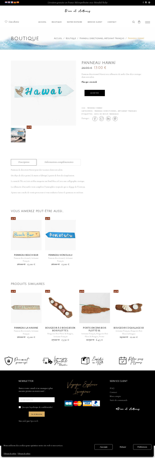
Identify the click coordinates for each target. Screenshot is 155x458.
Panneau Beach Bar (26, 255)
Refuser (123, 447)
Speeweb (34, 421)
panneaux (114, 114)
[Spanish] (17, 2)
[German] (15, 2)
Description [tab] (23, 162)
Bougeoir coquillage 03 (129, 328)
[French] (12, 2)
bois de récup (101, 114)
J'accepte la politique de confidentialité (37, 407)
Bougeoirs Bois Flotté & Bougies (60, 333)
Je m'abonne (36, 414)
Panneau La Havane (26, 328)
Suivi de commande (119, 400)
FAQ (112, 388)
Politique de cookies (10, 454)
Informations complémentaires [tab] (58, 162)
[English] (9, 2)
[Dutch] (6, 2)
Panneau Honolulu (60, 255)
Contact (113, 392)
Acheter (94, 93)
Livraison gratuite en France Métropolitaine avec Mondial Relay (78, 2)
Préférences (142, 447)
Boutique (71, 38)
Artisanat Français (114, 38)
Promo (101, 336)
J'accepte (103, 447)
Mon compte (115, 396)
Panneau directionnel (91, 38)
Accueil (58, 38)
